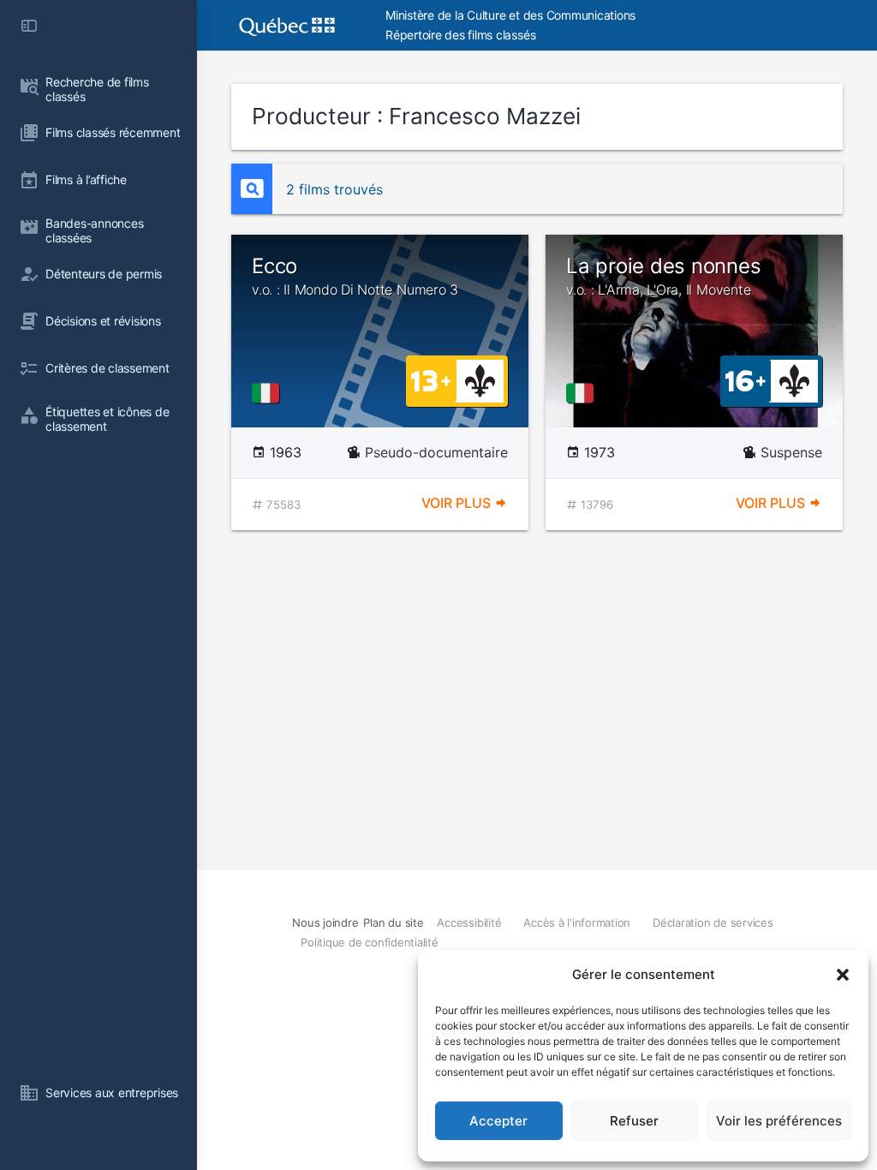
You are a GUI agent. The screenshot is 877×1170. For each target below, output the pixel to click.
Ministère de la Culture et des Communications (510, 15)
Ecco (355, 276)
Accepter (498, 1121)
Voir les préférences (779, 1121)
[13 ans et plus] (430, 379)
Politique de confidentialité (369, 942)
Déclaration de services (713, 922)
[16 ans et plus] (745, 379)
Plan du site (393, 922)
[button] (842, 974)
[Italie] (269, 393)
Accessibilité (469, 922)
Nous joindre (325, 922)
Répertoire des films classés (460, 34)
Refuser (634, 1121)
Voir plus (457, 502)
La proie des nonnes (663, 276)
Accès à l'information (576, 922)
